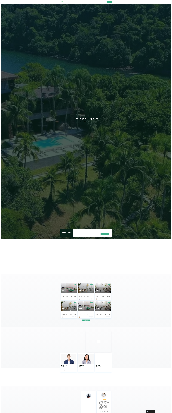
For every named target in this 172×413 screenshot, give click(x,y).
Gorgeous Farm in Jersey (66, 310)
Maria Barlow (98, 365)
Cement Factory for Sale (100, 291)
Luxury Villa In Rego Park (83, 291)
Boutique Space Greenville (83, 310)
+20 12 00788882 (102, 2)
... (90, 368)
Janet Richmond (82, 365)
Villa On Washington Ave (66, 291)
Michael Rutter (64, 365)
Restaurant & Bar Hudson (100, 310)
